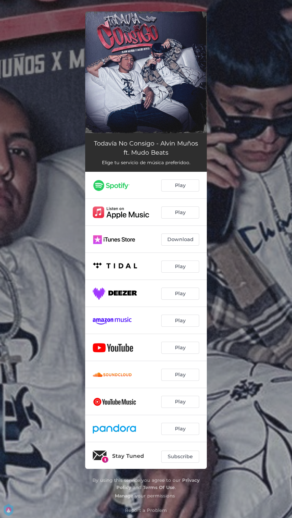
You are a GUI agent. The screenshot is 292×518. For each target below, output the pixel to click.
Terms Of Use (159, 487)
